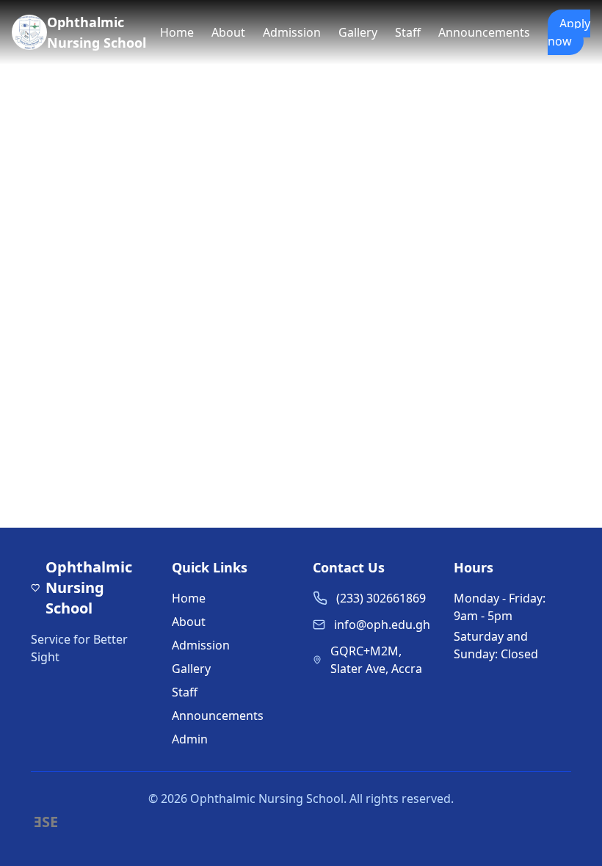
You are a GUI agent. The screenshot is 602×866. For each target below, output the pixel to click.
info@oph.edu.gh (382, 624)
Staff (408, 32)
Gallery (357, 32)
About (228, 32)
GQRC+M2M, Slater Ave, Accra (376, 660)
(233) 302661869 (381, 598)
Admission (292, 32)
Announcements (484, 32)
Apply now (569, 32)
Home (177, 32)
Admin (190, 739)
